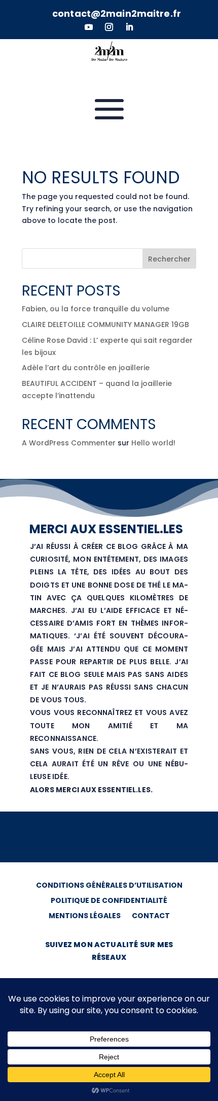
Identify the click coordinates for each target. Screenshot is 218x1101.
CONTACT (151, 916)
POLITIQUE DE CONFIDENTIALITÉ (109, 901)
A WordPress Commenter (69, 443)
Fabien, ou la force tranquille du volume (95, 309)
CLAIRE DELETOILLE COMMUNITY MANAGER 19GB (105, 324)
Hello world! (153, 443)
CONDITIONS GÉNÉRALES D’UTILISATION (109, 886)
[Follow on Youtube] (89, 27)
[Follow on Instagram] (109, 27)
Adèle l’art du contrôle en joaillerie (86, 368)
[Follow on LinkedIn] (129, 27)
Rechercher (169, 259)
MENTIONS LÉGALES (85, 916)
